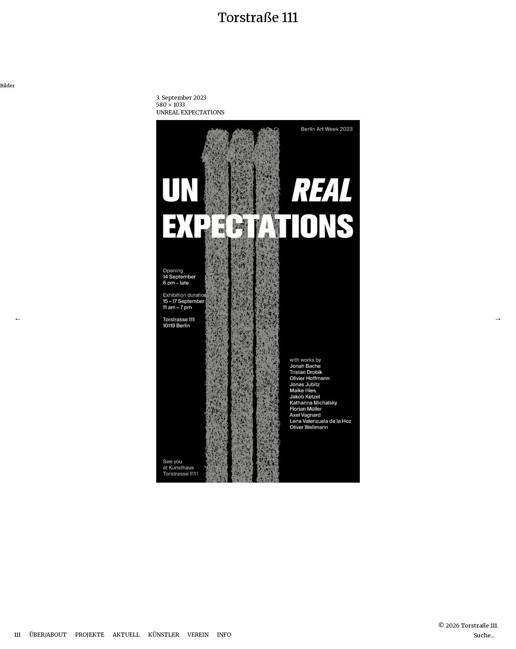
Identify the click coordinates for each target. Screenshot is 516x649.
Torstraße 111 (258, 18)
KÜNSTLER (163, 634)
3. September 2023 (181, 97)
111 (17, 634)
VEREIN (198, 634)
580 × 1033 (170, 104)
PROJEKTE (89, 634)
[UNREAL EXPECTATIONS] (258, 480)
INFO (224, 634)
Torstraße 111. (479, 625)
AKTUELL (126, 634)
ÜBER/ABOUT (48, 634)
